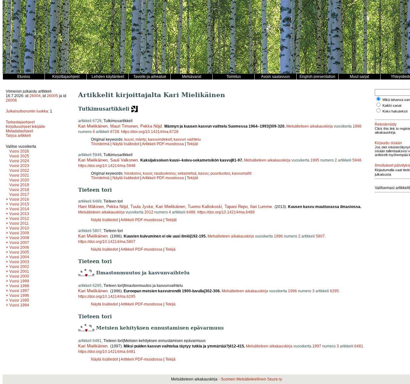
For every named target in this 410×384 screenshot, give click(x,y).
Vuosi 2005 (19, 252)
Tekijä (170, 249)
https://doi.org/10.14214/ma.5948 (106, 165)
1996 (357, 126)
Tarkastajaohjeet (20, 122)
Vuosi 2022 (19, 170)
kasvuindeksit (160, 139)
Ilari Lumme (261, 206)
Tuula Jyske (141, 206)
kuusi (129, 139)
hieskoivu (132, 173)
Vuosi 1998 (19, 286)
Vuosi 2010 (19, 228)
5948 (356, 160)
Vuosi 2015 (19, 204)
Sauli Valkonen (124, 160)
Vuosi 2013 (19, 214)
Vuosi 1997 (19, 290)
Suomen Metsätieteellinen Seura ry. (252, 379)
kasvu (203, 173)
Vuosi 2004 (19, 257)
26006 (11, 100)
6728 (114, 131)
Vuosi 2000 (19, 276)
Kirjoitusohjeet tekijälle (25, 126)
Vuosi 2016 (19, 199)
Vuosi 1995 (19, 300)
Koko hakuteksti (394, 111)
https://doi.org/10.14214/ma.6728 (149, 131)
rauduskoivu (165, 173)
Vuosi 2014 (19, 209)
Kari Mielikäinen (93, 126)
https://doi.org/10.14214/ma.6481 (106, 351)
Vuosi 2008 (19, 238)
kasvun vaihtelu (187, 139)
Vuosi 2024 (19, 161)
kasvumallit (241, 173)
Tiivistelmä (100, 144)
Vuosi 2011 (19, 223)
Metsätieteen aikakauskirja (309, 126)
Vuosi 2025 (19, 156)
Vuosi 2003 (19, 262)
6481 (358, 346)
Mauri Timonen (124, 126)
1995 (314, 160)
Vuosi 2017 (19, 194)
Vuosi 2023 (19, 165)
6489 (190, 212)
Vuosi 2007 (19, 242)
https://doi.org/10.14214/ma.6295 (106, 296)
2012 (148, 212)
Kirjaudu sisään (388, 143)
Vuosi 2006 (19, 247)
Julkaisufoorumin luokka (27, 111)
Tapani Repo (236, 206)
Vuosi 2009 (19, 233)
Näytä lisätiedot (126, 144)
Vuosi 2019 (19, 185)
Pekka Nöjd (151, 126)
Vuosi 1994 (19, 305)
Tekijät (192, 144)
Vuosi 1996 (19, 295)
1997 (316, 346)
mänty (140, 139)
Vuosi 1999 (19, 281)
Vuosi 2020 (19, 180)
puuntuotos (220, 173)
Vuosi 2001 (19, 271)
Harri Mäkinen (91, 206)
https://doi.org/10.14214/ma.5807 (106, 241)
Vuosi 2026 (19, 151)
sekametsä (186, 173)
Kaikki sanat (391, 105)
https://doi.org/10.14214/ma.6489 (226, 212)
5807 (320, 236)
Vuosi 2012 (19, 218)
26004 (35, 96)
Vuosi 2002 (19, 266)
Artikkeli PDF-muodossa (163, 144)
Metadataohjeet (19, 131)
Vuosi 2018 (19, 190)
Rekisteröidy (386, 124)
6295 (334, 291)
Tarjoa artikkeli (18, 135)
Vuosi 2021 (19, 175)
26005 (52, 96)
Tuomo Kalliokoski (205, 206)
